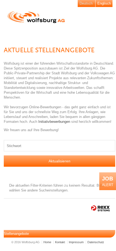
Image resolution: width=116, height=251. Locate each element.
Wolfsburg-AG (36, 17)
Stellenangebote (16, 234)
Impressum (76, 242)
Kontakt (60, 242)
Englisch (104, 3)
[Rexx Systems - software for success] (100, 208)
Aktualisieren (59, 161)
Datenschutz (95, 242)
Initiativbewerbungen (54, 122)
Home (47, 242)
